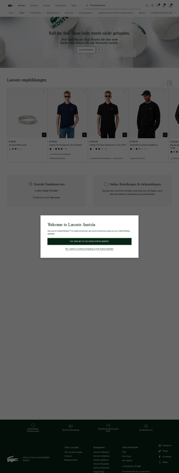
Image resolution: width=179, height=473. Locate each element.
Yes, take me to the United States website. (89, 241)
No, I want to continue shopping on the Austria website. (89, 249)
